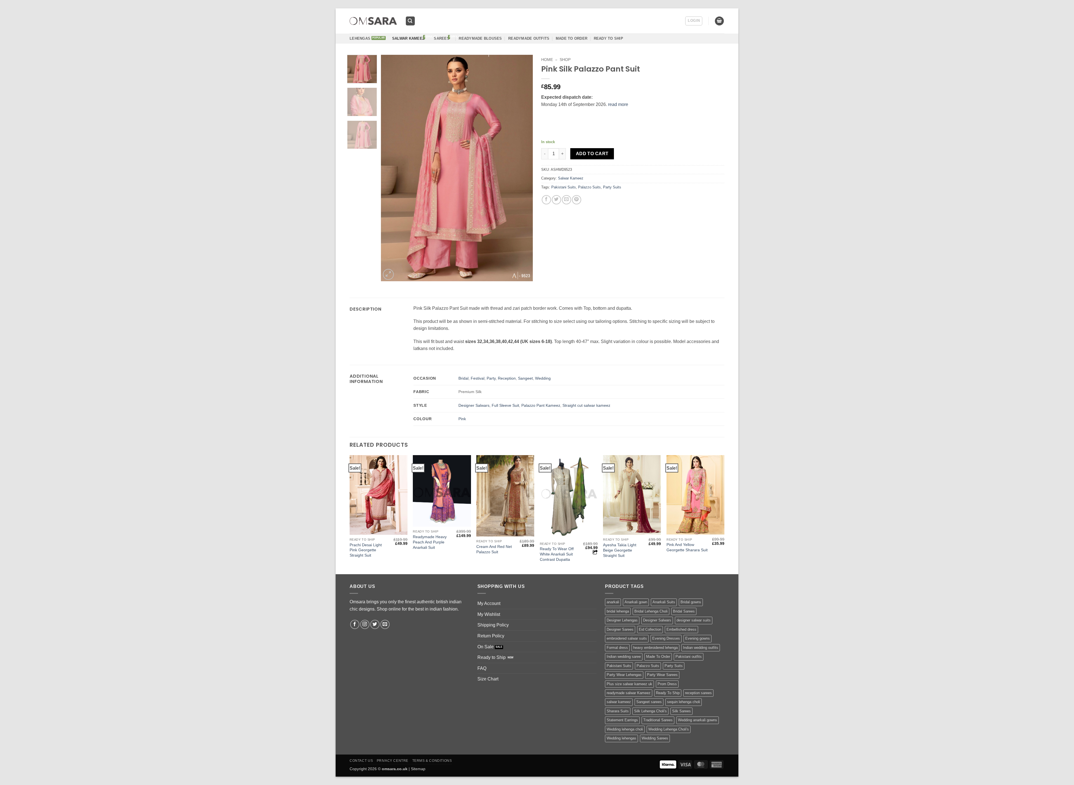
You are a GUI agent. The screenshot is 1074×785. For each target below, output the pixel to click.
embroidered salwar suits (627, 638)
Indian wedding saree (624, 656)
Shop (565, 60)
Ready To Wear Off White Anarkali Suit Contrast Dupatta (557, 554)
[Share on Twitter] (556, 199)
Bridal (463, 378)
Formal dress (617, 648)
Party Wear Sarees (662, 675)
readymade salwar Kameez (629, 693)
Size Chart (487, 679)
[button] (410, 21)
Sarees (441, 38)
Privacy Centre (393, 761)
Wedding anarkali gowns (697, 720)
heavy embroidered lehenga (655, 648)
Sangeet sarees (649, 702)
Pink (462, 419)
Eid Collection (650, 629)
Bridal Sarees (684, 611)
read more (618, 104)
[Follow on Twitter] (375, 624)
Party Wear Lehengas (624, 675)
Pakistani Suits (563, 187)
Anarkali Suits (664, 602)
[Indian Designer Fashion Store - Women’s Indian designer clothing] (373, 21)
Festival (477, 378)
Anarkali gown (636, 602)
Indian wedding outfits (700, 648)
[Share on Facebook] (546, 199)
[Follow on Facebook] (354, 624)
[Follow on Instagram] (364, 624)
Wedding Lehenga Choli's (668, 729)
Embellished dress (681, 629)
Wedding (543, 378)
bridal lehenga (618, 611)
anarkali (613, 602)
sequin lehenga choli (683, 702)
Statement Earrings (622, 720)
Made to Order (571, 38)
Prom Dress (667, 684)
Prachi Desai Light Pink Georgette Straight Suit (366, 550)
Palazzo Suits (589, 187)
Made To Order (658, 656)
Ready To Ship (608, 38)
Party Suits (612, 187)
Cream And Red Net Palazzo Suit (494, 549)
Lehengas (360, 38)
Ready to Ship (491, 657)
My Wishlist (488, 614)
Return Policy (490, 635)
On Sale (485, 646)
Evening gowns (697, 638)
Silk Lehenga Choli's (650, 711)
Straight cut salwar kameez (586, 405)
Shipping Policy (493, 625)
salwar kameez (619, 702)
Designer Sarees (620, 629)
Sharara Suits (618, 711)
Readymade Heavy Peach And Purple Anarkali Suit (430, 542)
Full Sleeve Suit (505, 405)
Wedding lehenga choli (625, 729)
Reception (507, 378)
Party (491, 378)
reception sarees (698, 693)
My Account (488, 603)
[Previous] (391, 168)
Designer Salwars (473, 405)
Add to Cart (592, 153)
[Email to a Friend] (566, 199)
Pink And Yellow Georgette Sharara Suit (687, 547)
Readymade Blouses (480, 38)
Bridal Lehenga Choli (651, 611)
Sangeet (525, 378)
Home (547, 60)
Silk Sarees (681, 711)
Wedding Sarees (655, 738)
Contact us (361, 761)
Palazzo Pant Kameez (540, 405)
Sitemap (418, 769)
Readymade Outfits (528, 38)
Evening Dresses (666, 638)
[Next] (523, 168)
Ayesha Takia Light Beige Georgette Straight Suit (619, 550)
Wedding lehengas (621, 738)
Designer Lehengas (622, 620)
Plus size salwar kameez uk (629, 684)
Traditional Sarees (658, 720)
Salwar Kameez (408, 38)
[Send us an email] (385, 624)
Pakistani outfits (688, 656)
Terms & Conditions (432, 761)
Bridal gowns (690, 602)
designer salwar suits (694, 620)
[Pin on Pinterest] (576, 199)
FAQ (481, 668)
